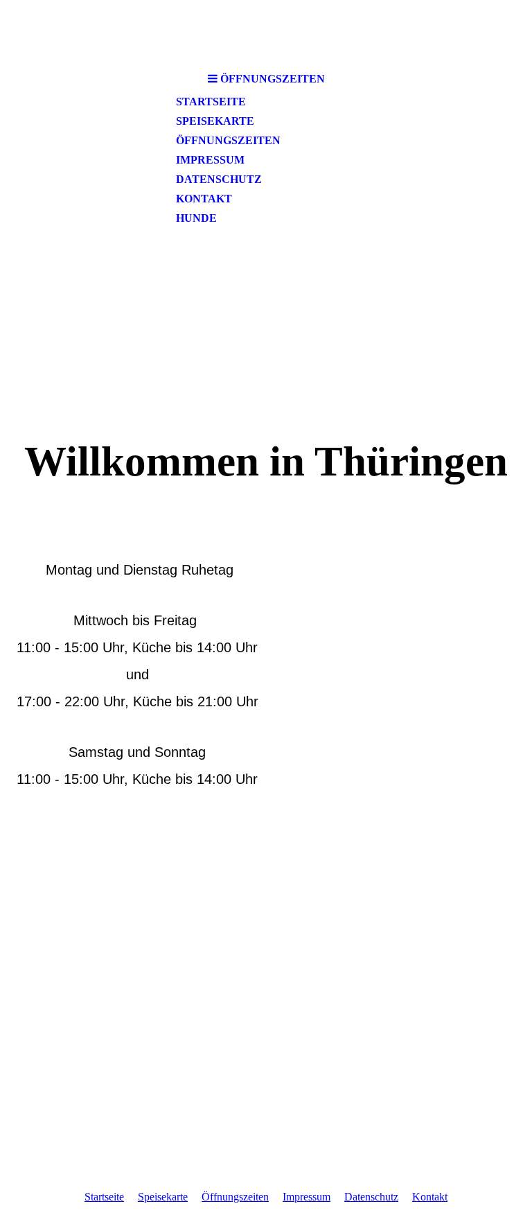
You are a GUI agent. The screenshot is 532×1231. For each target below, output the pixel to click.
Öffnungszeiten (228, 140)
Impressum (210, 160)
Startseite (211, 101)
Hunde (196, 218)
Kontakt (204, 198)
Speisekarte (215, 121)
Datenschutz (219, 179)
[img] (266, 332)
